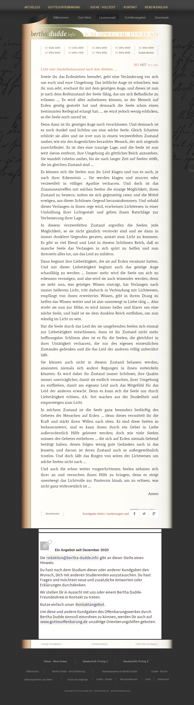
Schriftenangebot (135, 17)
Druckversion (52, 513)
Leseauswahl (107, 17)
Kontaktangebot (90, 604)
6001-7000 (76, 52)
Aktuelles (32, 7)
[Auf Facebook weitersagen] (134, 517)
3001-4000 (122, 48)
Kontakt (130, 7)
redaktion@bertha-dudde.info (72, 557)
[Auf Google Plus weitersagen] (153, 517)
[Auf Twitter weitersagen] (144, 517)
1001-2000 (76, 48)
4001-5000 (146, 48)
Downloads (162, 17)
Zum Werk (84, 17)
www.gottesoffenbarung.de (64, 621)
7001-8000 (99, 52)
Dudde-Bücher (146, 52)
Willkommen (61, 17)
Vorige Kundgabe (51, 644)
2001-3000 (99, 48)
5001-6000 (52, 52)
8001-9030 (122, 52)
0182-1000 (52, 48)
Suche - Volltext (103, 7)
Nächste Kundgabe (147, 644)
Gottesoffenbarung (64, 7)
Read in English (156, 7)
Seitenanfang (99, 644)
